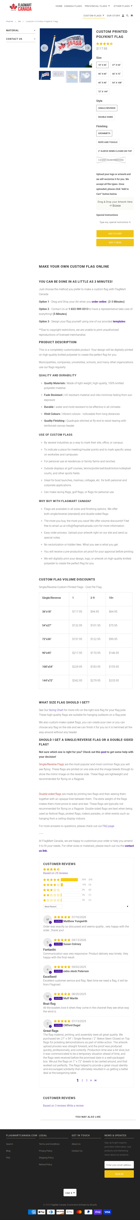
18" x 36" (102, 65)
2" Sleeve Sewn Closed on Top (115, 151)
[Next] (87, 48)
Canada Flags (73, 6)
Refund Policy (45, 1164)
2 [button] (82, 1080)
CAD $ (70, 1192)
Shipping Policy (46, 1157)
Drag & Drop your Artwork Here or (115, 203)
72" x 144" (103, 91)
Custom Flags (93, 15)
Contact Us (77, 1151)
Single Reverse (106, 108)
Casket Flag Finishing (111, 160)
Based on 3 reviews (54, 1105)
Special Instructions (107, 215)
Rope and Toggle (107, 142)
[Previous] (44, 48)
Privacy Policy (45, 1151)
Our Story (113, 15)
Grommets (104, 133)
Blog (8, 1151)
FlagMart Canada (58, 1205)
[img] (62, 917)
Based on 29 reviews (55, 873)
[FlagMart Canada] (20, 7)
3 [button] (86, 1080)
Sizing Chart (56, 710)
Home (9, 21)
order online (99, 301)
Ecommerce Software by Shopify (82, 1205)
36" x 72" (116, 73)
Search (9, 1144)
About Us (76, 1144)
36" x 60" (102, 73)
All (19, 21)
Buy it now (115, 242)
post (103, 752)
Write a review (75, 1105)
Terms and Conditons (49, 1144)
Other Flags (123, 6)
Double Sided (105, 117)
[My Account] (123, 16)
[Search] (127, 16)
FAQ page (108, 826)
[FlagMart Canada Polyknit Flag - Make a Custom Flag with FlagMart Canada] (66, 48)
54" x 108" (117, 82)
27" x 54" (116, 65)
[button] (104, 43)
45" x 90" (102, 82)
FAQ (8, 1157)
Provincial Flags (97, 6)
